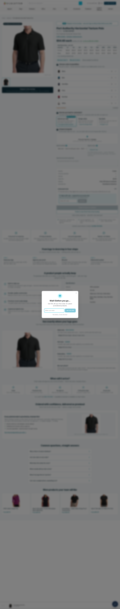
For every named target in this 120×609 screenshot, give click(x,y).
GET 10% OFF (70, 310)
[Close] (76, 293)
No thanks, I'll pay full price (60, 314)
